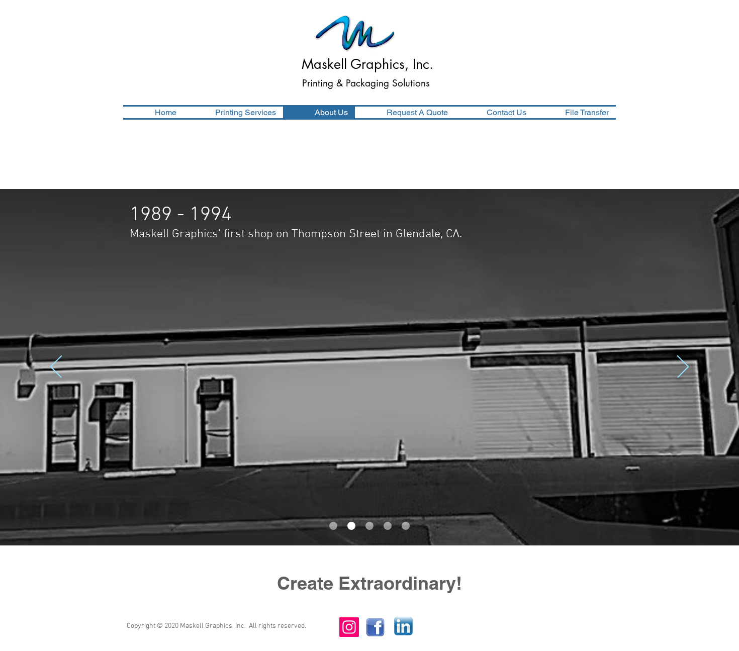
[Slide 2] (351, 526)
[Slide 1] (333, 526)
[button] (233, 112)
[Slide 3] (369, 526)
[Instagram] (349, 627)
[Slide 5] (406, 526)
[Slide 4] (388, 526)
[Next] (683, 367)
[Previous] (56, 367)
